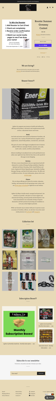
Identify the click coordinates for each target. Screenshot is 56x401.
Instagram (37, 212)
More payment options (43, 48)
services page (27, 175)
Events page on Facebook (21, 185)
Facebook (32, 391)
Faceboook (29, 212)
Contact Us (18, 395)
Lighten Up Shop (50, 391)
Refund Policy (19, 391)
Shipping (38, 34)
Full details (42, 53)
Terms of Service (5, 395)
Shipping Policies (6, 393)
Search (3, 391)
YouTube (32, 395)
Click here (18, 71)
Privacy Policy (19, 393)
